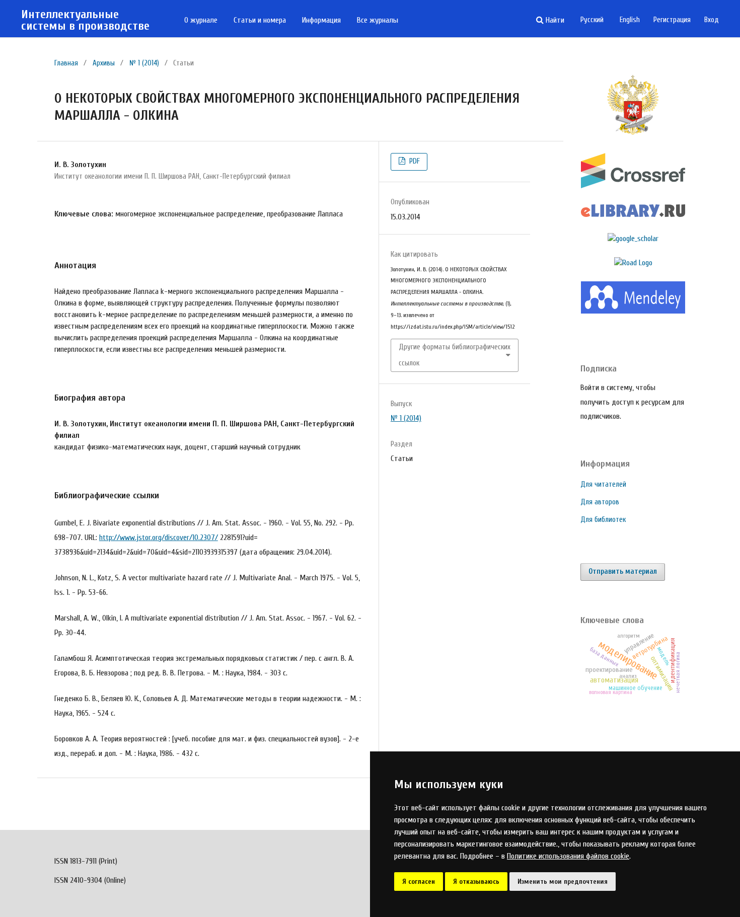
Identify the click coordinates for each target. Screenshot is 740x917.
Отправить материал (622, 571)
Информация (321, 20)
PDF (413, 161)
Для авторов (599, 502)
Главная (66, 63)
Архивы (104, 63)
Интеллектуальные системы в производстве (85, 20)
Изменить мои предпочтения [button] (562, 881)
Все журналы (377, 20)
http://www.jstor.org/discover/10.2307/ (158, 537)
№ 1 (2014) (144, 63)
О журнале (200, 20)
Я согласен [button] (418, 881)
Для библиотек (603, 519)
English (630, 20)
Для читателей (603, 484)
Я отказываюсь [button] (476, 881)
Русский (592, 20)
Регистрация (672, 20)
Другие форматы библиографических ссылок (454, 355)
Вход (711, 20)
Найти (554, 20)
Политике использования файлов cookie (568, 856)
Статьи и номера (260, 20)
